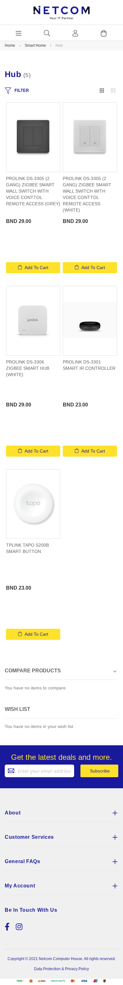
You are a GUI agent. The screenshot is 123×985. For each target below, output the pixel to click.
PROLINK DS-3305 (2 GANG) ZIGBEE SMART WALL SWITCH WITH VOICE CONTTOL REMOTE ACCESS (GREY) (33, 191)
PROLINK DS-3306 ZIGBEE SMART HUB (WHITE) (27, 368)
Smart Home (36, 45)
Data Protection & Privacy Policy (61, 969)
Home (10, 45)
